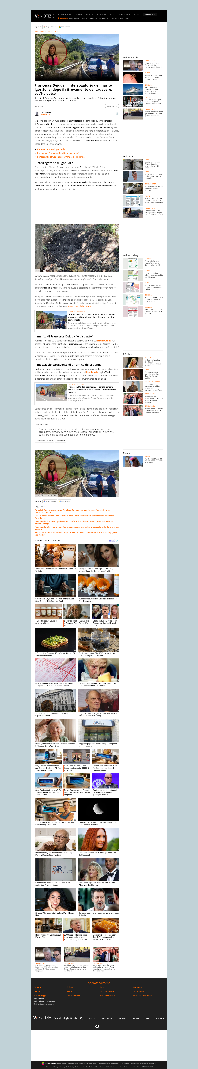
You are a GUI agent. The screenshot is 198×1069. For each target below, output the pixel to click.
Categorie (122, 1018)
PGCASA (95, 1064)
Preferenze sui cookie (81, 1067)
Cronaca (37, 987)
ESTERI (112, 14)
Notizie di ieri (38, 998)
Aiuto (90, 1067)
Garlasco (84, 18)
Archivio (136, 1018)
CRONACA (78, 14)
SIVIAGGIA (127, 1064)
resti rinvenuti (104, 340)
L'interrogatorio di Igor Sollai (51, 149)
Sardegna (60, 440)
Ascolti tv (106, 18)
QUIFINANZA (135, 1064)
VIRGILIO (64, 1064)
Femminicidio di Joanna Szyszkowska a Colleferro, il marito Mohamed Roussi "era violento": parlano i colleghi (74, 522)
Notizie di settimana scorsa (43, 1004)
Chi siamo (48, 1067)
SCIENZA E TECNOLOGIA (153, 382)
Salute (69, 991)
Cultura (36, 991)
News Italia (160, 1018)
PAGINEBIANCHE (104, 1064)
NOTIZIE (47, 16)
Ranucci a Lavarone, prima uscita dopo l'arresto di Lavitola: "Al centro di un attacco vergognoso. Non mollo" (76, 533)
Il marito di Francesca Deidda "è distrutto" (58, 153)
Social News (138, 991)
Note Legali (56, 1067)
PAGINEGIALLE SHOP (85, 1064)
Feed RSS (92, 1018)
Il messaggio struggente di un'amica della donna (61, 156)
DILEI (121, 1064)
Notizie (44, 1017)
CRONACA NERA (53, 32)
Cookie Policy (70, 1067)
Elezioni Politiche (107, 995)
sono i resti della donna (79, 306)
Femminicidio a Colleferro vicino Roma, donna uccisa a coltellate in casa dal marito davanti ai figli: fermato (77, 528)
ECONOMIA (101, 14)
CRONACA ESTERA (151, 184)
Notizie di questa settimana (44, 1001)
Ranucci (127, 18)
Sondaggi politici (117, 18)
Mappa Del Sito (107, 1018)
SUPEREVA (152, 1064)
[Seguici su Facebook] (97, 1027)
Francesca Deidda (44, 440)
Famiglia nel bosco (95, 18)
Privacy (62, 1067)
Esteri (102, 987)
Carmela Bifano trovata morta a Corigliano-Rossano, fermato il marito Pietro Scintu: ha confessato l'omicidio (72, 511)
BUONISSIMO (144, 1064)
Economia (137, 987)
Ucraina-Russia (73, 995)
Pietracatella (74, 18)
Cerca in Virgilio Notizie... (66, 1018)
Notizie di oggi (39, 995)
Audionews (149, 14)
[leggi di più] (117, 113)
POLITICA (89, 14)
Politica (70, 987)
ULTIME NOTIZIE (64, 14)
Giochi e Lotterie (107, 991)
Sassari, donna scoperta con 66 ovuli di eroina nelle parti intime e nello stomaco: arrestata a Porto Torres (74, 516)
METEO (147, 456)
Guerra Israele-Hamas (143, 995)
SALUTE (147, 73)
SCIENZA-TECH (124, 14)
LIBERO (58, 1064)
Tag (147, 1018)
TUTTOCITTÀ (115, 1064)
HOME (37, 32)
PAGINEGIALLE (73, 1064)
